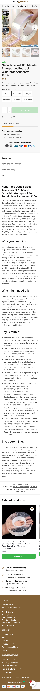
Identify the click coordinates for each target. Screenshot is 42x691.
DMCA (4, 650)
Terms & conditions (10, 647)
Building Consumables (23, 6)
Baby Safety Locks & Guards (13, 541)
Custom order (7, 672)
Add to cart (25, 110)
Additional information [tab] (11, 164)
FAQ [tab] (3, 175)
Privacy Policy (8, 644)
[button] (34, 27)
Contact (5, 641)
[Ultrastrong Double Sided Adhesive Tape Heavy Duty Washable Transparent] (19, 522)
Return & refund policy (11, 669)
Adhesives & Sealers (17, 489)
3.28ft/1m (27, 94)
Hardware (10, 6)
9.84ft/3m (16, 100)
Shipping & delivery (10, 662)
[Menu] (5, 2)
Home (4, 6)
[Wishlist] (32, 509)
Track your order (9, 659)
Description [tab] (7, 158)
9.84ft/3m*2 (27, 100)
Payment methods (9, 666)
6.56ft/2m (6, 100)
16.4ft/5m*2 (17, 94)
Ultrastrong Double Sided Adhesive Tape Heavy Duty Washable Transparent (16, 546)
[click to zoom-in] (21, 28)
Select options (18, 556)
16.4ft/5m (6, 94)
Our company (7, 634)
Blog (3, 637)
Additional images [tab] (10, 169)
